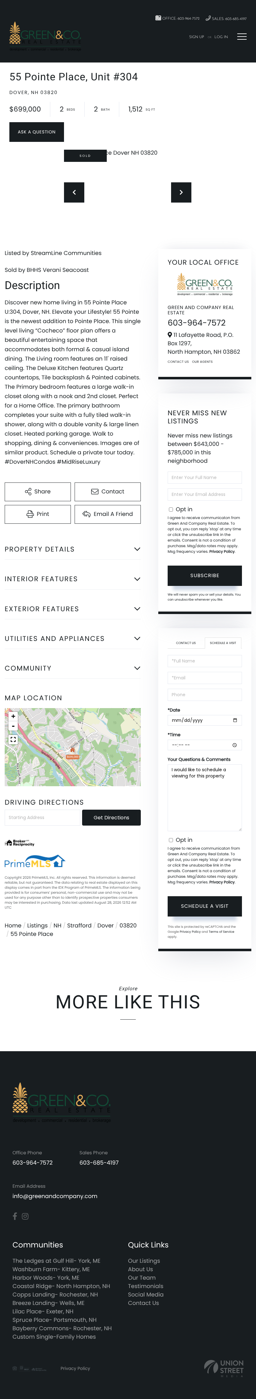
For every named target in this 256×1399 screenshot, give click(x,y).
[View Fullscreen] (13, 739)
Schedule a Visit (223, 643)
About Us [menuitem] (140, 1269)
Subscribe (204, 575)
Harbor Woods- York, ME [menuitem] (46, 1278)
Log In (221, 37)
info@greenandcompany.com (54, 1196)
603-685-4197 (99, 1163)
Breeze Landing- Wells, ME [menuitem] (48, 1303)
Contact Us (178, 361)
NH (58, 926)
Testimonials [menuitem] (145, 1286)
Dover (105, 926)
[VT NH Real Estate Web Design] (224, 1368)
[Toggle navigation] (242, 36)
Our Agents (202, 361)
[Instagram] (25, 1216)
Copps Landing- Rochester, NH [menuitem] (55, 1295)
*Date (174, 710)
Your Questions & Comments (199, 759)
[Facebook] (14, 1216)
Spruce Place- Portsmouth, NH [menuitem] (54, 1320)
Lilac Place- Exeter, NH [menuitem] (42, 1312)
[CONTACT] (36, 132)
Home (13, 926)
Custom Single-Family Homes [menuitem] (54, 1337)
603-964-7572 (197, 323)
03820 (128, 926)
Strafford (79, 926)
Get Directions (111, 817)
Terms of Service (221, 931)
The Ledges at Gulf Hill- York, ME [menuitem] (56, 1261)
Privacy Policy (222, 551)
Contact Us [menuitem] (143, 1303)
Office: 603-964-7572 (180, 19)
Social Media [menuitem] (146, 1295)
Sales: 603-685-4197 (229, 19)
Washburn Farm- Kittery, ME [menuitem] (51, 1269)
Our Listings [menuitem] (144, 1261)
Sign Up (196, 37)
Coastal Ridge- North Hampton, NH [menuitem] (61, 1286)
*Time (174, 735)
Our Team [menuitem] (142, 1278)
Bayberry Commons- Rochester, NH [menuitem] (62, 1328)
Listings (37, 926)
